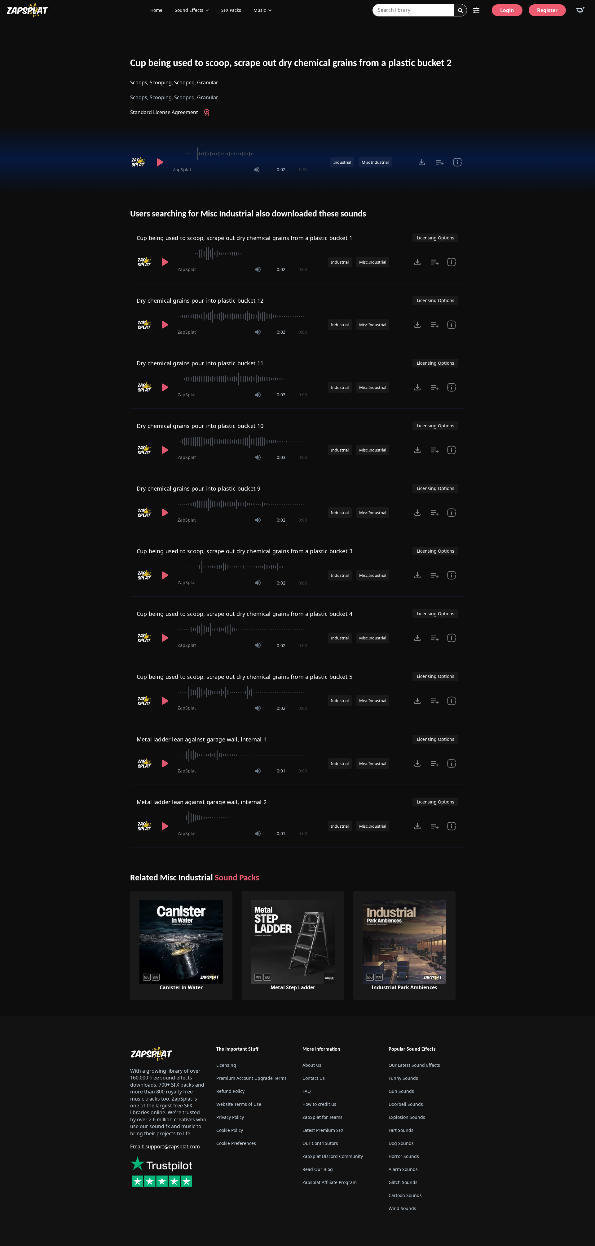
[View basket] (580, 10)
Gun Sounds (401, 1091)
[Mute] (256, 169)
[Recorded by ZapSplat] (138, 162)
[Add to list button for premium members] (439, 162)
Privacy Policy (230, 1117)
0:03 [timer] (281, 332)
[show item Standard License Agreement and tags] (457, 162)
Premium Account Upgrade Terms (251, 1078)
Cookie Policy (229, 1130)
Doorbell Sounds (406, 1104)
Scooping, (161, 82)
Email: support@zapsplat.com (165, 1146)
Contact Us (313, 1078)
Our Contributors (320, 1143)
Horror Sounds (404, 1156)
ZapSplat (182, 169)
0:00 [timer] (303, 169)
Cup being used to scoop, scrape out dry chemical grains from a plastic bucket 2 (291, 64)
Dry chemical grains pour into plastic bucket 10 (200, 425)
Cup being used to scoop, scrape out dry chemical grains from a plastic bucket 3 (244, 551)
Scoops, (139, 82)
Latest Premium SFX (322, 1130)
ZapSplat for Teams (322, 1117)
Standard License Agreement (164, 112)
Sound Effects (189, 10)
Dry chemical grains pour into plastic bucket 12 (200, 300)
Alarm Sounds (403, 1169)
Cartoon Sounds (405, 1195)
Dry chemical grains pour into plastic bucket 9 (198, 488)
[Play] (160, 162)
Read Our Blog (317, 1169)
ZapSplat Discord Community (332, 1156)
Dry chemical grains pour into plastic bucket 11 (200, 363)
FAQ (306, 1091)
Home (156, 10)
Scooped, (185, 82)
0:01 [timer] (281, 771)
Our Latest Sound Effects (414, 1065)
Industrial (342, 162)
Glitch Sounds (403, 1182)
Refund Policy (230, 1091)
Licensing (226, 1065)
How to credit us (319, 1104)
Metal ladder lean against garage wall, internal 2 (202, 802)
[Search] (460, 10)
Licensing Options (435, 238)
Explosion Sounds (407, 1117)
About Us (311, 1065)
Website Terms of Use (238, 1104)
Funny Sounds (403, 1078)
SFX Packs (231, 10)
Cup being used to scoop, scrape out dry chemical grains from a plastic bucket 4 (244, 613)
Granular (207, 82)
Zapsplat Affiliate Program (329, 1182)
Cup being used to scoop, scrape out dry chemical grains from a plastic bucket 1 (244, 238)
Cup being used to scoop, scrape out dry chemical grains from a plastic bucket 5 (244, 676)
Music (259, 10)
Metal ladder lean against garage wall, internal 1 (202, 739)
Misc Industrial (375, 162)
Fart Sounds (401, 1130)
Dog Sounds (401, 1143)
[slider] (240, 153)
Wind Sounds (402, 1208)
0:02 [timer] (281, 169)
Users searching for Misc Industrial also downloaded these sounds (248, 214)
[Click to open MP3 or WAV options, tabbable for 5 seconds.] (421, 162)
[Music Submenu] (272, 10)
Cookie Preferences (236, 1143)
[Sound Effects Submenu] (209, 10)
